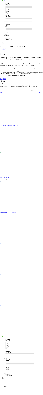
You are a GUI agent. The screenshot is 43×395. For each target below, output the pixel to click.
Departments (5, 26)
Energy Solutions (8, 27)
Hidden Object (8, 38)
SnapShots (7, 12)
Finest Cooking (6, 34)
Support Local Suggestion (9, 39)
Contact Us (5, 17)
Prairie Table (7, 10)
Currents (7, 25)
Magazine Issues (8, 3)
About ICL (5, 386)
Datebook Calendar (6, 14)
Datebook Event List (8, 15)
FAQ (4, 387)
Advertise (5, 388)
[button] (17, 20)
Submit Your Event (8, 16)
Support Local (7, 33)
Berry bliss (1, 334)
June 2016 (3, 49)
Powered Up (7, 9)
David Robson (2, 50)
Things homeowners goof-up (4, 177)
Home (5, 21)
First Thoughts (7, 343)
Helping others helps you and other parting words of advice (9, 125)
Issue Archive (6, 384)
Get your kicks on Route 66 (4, 150)
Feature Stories (8, 4)
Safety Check (7, 11)
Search (3, 42)
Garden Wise (7, 8)
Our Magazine (6, 2)
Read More (1, 151)
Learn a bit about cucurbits (4, 303)
